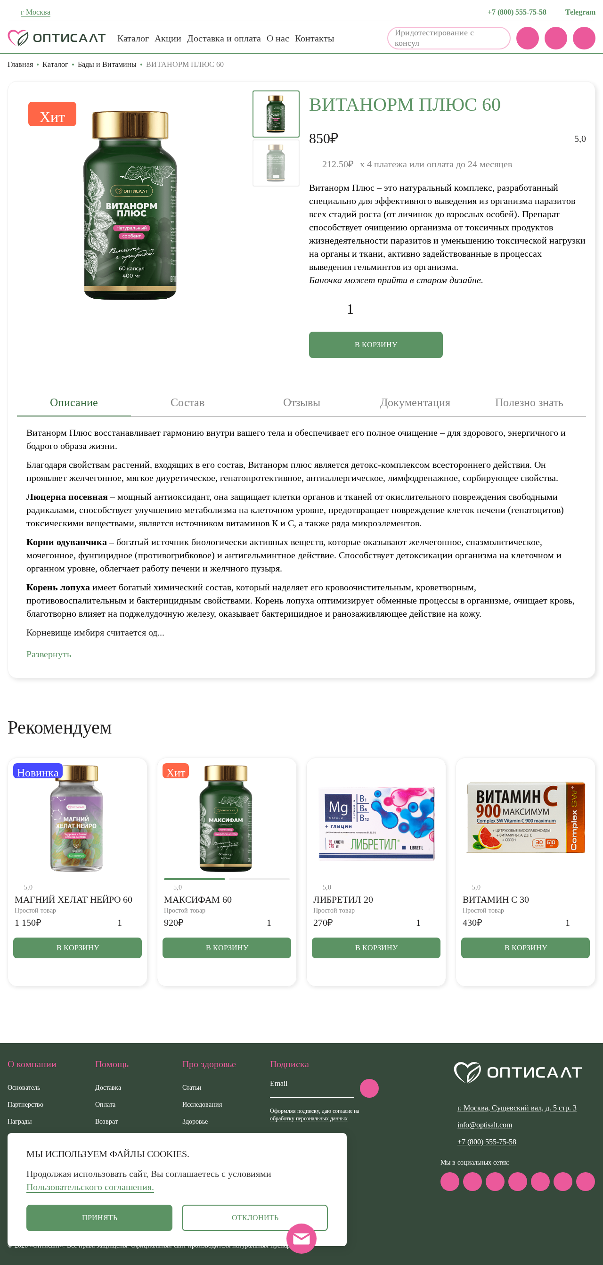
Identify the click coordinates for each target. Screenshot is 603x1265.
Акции (168, 38)
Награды (20, 1121)
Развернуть (48, 654)
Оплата (105, 1104)
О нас (278, 38)
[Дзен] (540, 1181)
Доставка (108, 1087)
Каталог (133, 38)
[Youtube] (563, 1181)
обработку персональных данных (309, 1118)
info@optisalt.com (484, 1125)
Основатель (24, 1087)
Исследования (202, 1104)
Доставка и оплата (224, 38)
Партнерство (25, 1104)
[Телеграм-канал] (472, 1181)
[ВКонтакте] (495, 1181)
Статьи (192, 1087)
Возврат (106, 1121)
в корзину (376, 345)
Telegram (580, 12)
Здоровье (195, 1121)
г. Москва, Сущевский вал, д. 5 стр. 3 (517, 1108)
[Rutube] (517, 1181)
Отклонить (255, 1218)
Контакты (314, 38)
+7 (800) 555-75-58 (517, 12)
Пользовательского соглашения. (90, 1187)
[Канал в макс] (449, 1181)
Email (278, 1083)
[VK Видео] (585, 1181)
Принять (99, 1218)
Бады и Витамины (107, 64)
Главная (20, 64)
